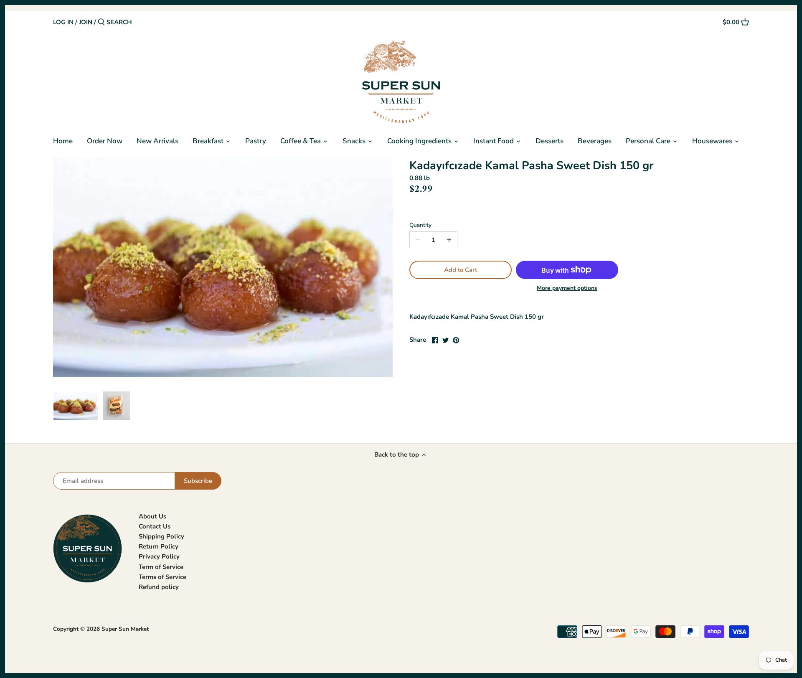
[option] (75, 405)
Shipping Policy (161, 536)
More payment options (567, 288)
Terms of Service (162, 577)
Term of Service (161, 567)
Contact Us (154, 526)
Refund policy (159, 587)
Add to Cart (460, 270)
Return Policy (158, 546)
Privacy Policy (159, 556)
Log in (63, 22)
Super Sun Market (125, 629)
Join (85, 22)
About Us (152, 516)
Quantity (420, 225)
